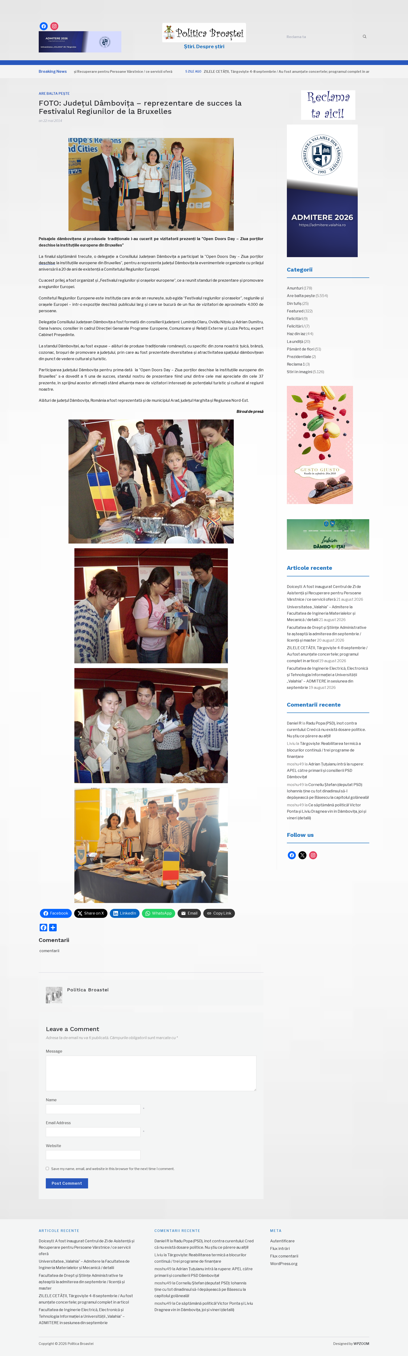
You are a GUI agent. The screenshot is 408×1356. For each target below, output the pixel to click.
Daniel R (294, 723)
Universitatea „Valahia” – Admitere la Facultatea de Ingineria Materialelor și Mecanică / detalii (321, 613)
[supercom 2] (328, 534)
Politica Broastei (88, 990)
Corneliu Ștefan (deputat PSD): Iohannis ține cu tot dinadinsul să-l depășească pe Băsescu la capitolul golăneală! (328, 791)
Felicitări (295, 318)
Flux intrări (280, 1248)
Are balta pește (54, 93)
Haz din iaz (296, 334)
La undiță (295, 341)
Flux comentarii (284, 1256)
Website (53, 1146)
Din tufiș (294, 303)
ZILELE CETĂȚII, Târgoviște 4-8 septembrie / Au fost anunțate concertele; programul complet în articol (246, 71)
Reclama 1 (296, 364)
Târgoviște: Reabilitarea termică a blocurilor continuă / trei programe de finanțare (324, 750)
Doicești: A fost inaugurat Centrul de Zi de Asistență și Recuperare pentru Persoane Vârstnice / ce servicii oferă (324, 593)
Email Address (58, 1123)
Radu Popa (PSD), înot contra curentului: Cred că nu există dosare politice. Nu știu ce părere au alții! (326, 729)
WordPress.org (284, 1263)
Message (54, 1051)
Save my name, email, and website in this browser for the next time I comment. (112, 1169)
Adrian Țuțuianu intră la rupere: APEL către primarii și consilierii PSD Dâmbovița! (325, 770)
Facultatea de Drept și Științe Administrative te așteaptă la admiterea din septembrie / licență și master (326, 634)
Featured (295, 311)
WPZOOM (361, 1344)
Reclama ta (296, 37)
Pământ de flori (300, 349)
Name (51, 1100)
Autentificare (282, 1241)
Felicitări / (296, 326)
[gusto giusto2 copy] (320, 445)
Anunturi (295, 288)
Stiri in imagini (299, 372)
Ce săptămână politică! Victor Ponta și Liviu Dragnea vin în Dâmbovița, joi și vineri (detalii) (326, 811)
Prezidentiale (299, 356)
